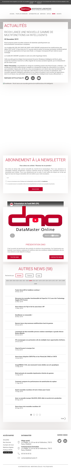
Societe (59, 13)
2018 (33, 280)
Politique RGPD (7, 450)
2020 (27, 280)
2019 (30, 280)
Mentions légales (8, 447)
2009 (63, 280)
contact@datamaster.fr (29, 458)
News (53, 13)
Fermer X (39, 3)
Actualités (6, 440)
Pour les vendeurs (22, 13)
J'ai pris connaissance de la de (27, 181)
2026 (7, 280)
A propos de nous (8, 445)
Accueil (12, 13)
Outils (49, 13)
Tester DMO (14, 257)
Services (43, 13)
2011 (57, 280)
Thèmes (29, 275)
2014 (47, 280)
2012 (53, 280)
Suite (62, 418)
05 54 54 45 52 (26, 454)
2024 (14, 280)
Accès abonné (8, 452)
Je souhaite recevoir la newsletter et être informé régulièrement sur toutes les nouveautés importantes (31, 184)
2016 (40, 280)
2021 (24, 280)
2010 (60, 280)
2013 (50, 280)
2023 (17, 280)
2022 (20, 280)
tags (38, 275)
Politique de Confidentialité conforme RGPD (30, 181)
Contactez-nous (56, 257)
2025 (10, 280)
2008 (35, 283)
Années (19, 275)
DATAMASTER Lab (34, 13)
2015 (43, 280)
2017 (37, 280)
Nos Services (7, 442)
